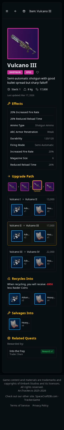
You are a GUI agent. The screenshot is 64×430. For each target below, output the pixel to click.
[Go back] (15, 11)
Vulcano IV (33, 251)
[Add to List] (37, 72)
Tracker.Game (32, 399)
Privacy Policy (40, 405)
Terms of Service (20, 405)
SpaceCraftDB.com (46, 396)
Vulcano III (32, 225)
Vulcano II (31, 199)
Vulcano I (15, 199)
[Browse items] (24, 11)
